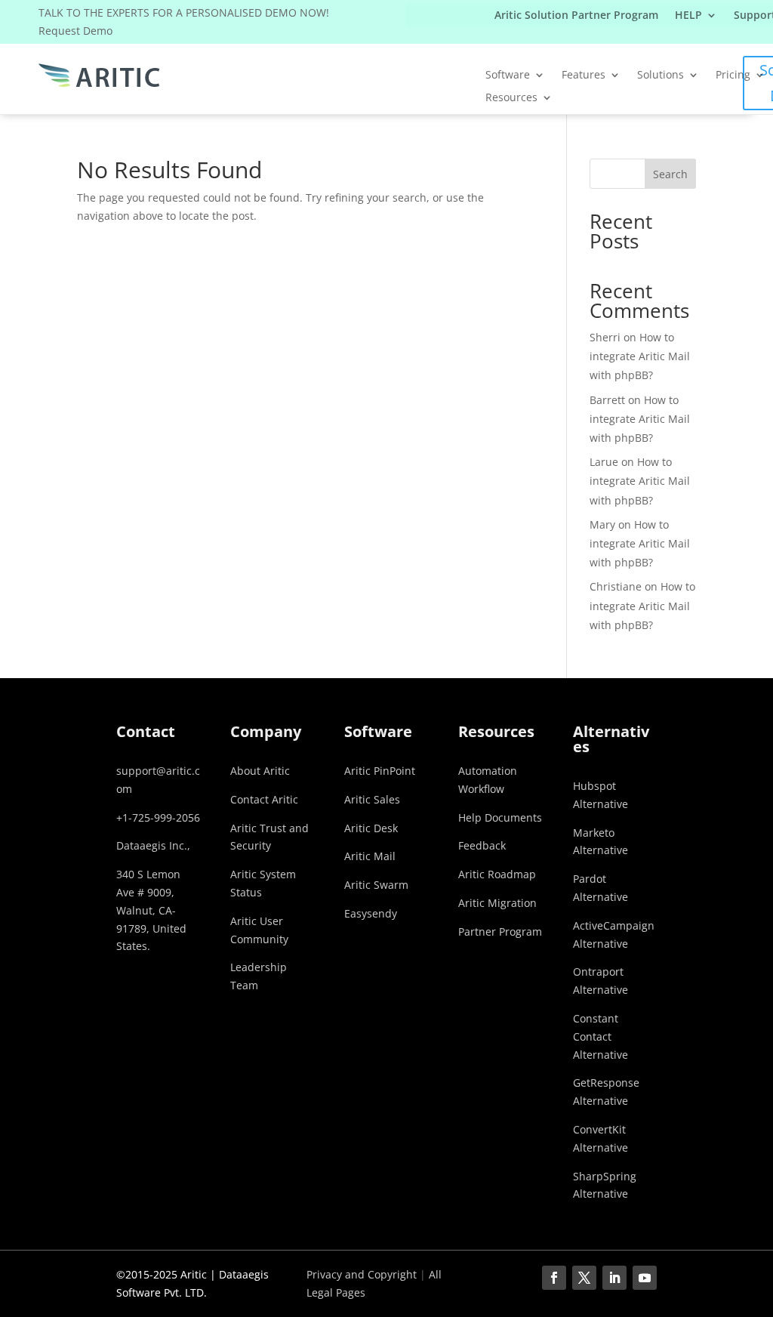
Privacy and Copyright (361, 1274)
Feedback (482, 845)
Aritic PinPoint (379, 770)
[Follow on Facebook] (554, 1278)
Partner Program (500, 931)
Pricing (733, 75)
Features (583, 75)
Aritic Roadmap (497, 874)
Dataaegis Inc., (153, 845)
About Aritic (260, 770)
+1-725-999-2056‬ (158, 817)
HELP (688, 16)
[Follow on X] (584, 1278)
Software (507, 75)
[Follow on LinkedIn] (614, 1278)
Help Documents (500, 817)
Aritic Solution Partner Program (576, 16)
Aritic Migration (497, 903)
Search (670, 174)
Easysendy (370, 913)
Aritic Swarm (376, 884)
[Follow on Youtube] (645, 1278)
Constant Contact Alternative (600, 1036)
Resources (511, 98)
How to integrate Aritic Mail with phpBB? (640, 356)
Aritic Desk (371, 828)
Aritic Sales (372, 799)
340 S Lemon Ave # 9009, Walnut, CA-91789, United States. (151, 910)
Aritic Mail (370, 856)
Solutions (660, 75)
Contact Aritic (264, 799)
